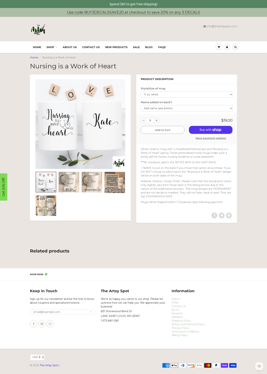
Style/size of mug (153, 88)
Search (176, 299)
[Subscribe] (91, 312)
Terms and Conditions (185, 331)
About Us (70, 47)
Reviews (177, 313)
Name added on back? (156, 102)
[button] (3, 187)
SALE (136, 47)
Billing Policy (180, 335)
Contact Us (91, 47)
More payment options (211, 138)
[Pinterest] (41, 323)
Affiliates (177, 317)
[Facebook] (33, 323)
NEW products (116, 47)
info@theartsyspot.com (222, 26)
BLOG (149, 47)
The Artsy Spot (49, 365)
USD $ (36, 357)
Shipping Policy (181, 320)
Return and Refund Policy (188, 324)
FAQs (162, 47)
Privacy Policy (180, 328)
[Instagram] (50, 323)
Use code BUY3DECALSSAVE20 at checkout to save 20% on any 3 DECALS (133, 12)
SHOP (50, 47)
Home (37, 47)
